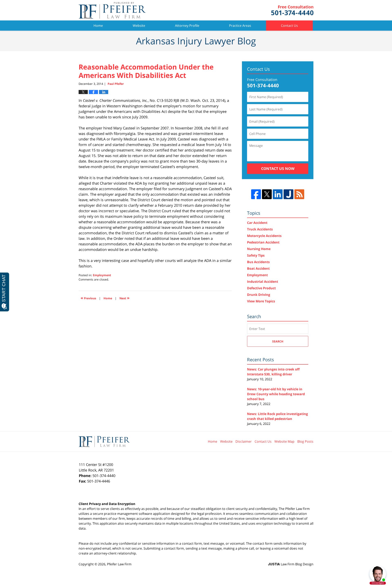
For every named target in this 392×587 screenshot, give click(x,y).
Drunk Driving (258, 294)
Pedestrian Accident (263, 242)
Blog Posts (305, 441)
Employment (102, 275)
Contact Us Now (277, 168)
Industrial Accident (262, 281)
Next (124, 298)
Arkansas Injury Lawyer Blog (112, 10)
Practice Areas (240, 25)
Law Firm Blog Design (290, 564)
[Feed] (299, 194)
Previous (88, 298)
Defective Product (261, 288)
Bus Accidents (258, 262)
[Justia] (288, 194)
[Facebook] (256, 194)
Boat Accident (258, 268)
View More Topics (261, 301)
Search (277, 341)
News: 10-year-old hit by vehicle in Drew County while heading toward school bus (276, 394)
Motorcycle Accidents (264, 235)
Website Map (284, 441)
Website (139, 25)
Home (98, 25)
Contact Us (289, 25)
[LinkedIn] (278, 194)
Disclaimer (243, 441)
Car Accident (257, 222)
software (145, 513)
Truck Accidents (260, 229)
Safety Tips (256, 255)
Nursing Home (259, 249)
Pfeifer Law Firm (292, 10)
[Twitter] (267, 194)
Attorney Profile (187, 25)
